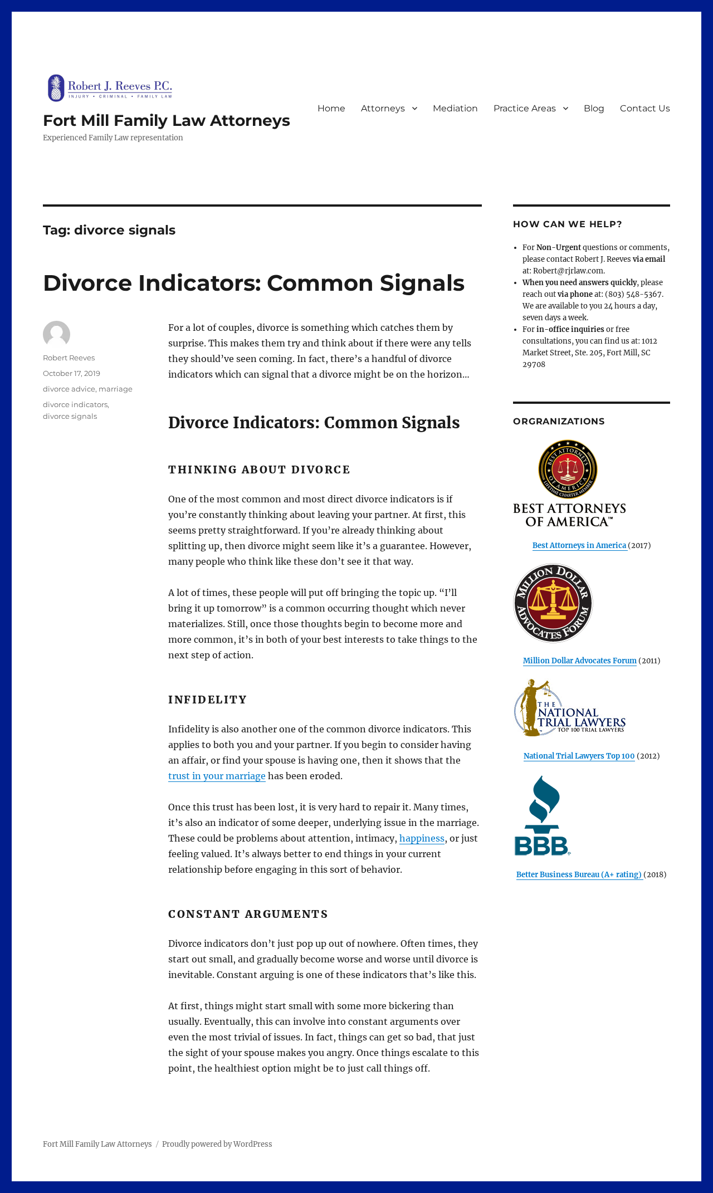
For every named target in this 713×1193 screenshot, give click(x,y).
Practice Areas (525, 108)
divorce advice (69, 388)
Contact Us (645, 108)
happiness (422, 838)
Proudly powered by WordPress (217, 1144)
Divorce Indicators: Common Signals (254, 282)
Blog (594, 108)
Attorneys (383, 108)
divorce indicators (75, 404)
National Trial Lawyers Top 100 (579, 756)
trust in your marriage (217, 775)
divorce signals (70, 416)
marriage (116, 388)
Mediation (455, 108)
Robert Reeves (69, 357)
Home (331, 108)
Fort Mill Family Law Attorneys (166, 120)
